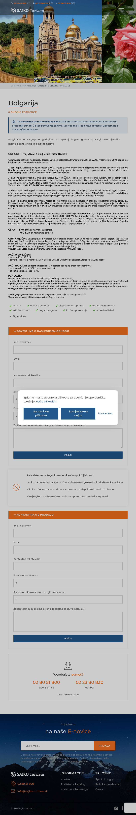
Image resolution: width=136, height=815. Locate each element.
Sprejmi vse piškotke (41, 413)
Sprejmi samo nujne (78, 413)
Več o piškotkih (46, 401)
